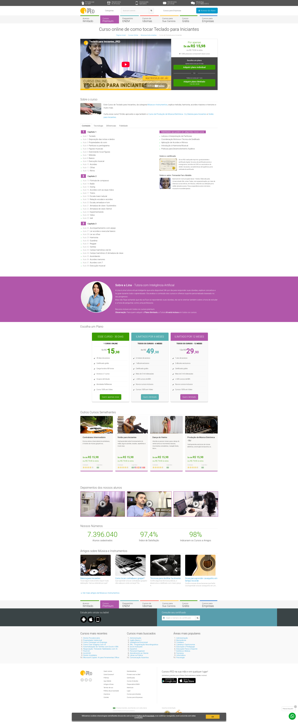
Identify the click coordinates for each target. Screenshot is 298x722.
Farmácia (180, 653)
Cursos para (168, 19)
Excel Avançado (136, 647)
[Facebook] (82, 679)
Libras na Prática (136, 655)
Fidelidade (123, 126)
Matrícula (130, 687)
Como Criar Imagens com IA (94, 645)
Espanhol (133, 649)
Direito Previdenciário (91, 638)
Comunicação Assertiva (139, 657)
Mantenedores (131, 671)
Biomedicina (181, 640)
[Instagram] (90, 679)
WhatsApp (202, 3)
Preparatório (127, 20)
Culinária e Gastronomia (185, 645)
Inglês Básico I (136, 640)
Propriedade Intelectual (92, 640)
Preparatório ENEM (133, 684)
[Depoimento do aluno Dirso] (149, 504)
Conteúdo (86, 126)
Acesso (88, 20)
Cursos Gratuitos (132, 681)
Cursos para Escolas (134, 694)
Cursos (108, 20)
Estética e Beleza (183, 651)
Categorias (109, 11)
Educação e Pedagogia (185, 647)
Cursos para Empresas (172, 11)
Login (128, 691)
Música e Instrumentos (158, 104)
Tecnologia (98, 126)
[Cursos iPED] (86, 673)
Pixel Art (86, 651)
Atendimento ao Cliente (139, 653)
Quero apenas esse (110, 397)
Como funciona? (109, 674)
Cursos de (147, 20)
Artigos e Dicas (109, 684)
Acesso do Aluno (208, 10)
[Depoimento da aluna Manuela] (102, 504)
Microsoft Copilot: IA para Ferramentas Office (101, 657)
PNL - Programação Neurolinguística (144, 645)
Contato (106, 697)
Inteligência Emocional (139, 642)
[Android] (83, 617)
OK (213, 717)
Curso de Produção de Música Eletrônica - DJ (167, 114)
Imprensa (107, 694)
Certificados (131, 678)
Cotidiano (180, 642)
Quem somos (108, 671)
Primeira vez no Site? (133, 674)
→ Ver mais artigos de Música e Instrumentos (99, 593)
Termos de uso (108, 687)
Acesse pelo (143, 3)
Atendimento (116, 3)
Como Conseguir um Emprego (95, 642)
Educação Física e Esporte (186, 649)
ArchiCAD (87, 653)
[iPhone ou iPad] (90, 617)
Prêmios (106, 678)
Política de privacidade (111, 691)
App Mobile (107, 681)
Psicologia (180, 657)
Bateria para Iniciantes (197, 114)
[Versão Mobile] (98, 617)
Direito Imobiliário (90, 655)
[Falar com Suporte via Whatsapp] (295, 706)
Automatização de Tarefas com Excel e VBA (100, 647)
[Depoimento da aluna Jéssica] (195, 504)
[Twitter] (86, 679)
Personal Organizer (137, 651)
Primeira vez (89, 3)
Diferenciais (111, 126)
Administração (135, 638)
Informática (180, 655)
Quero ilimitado (150, 397)
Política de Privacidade (145, 716)
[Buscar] (151, 10)
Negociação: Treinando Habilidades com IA (100, 649)
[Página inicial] (87, 10)
